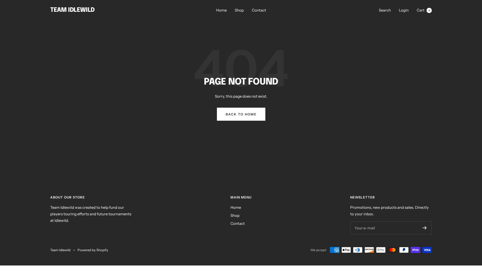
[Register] (425, 228)
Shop (239, 10)
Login (404, 10)
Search (385, 10)
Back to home (241, 114)
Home (221, 10)
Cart (423, 10)
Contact (259, 10)
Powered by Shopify (93, 250)
